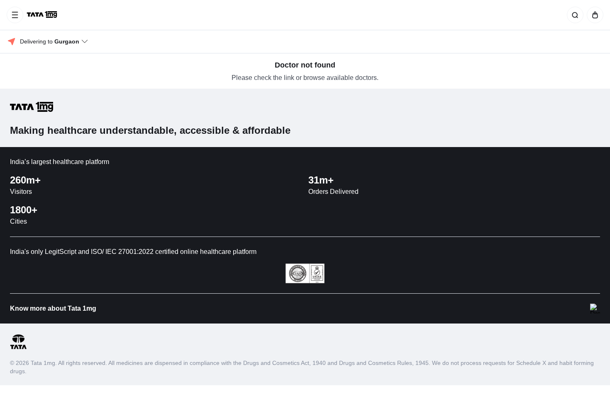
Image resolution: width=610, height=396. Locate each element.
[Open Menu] (15, 15)
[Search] (573, 15)
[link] (43, 15)
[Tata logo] (18, 347)
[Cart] (593, 15)
